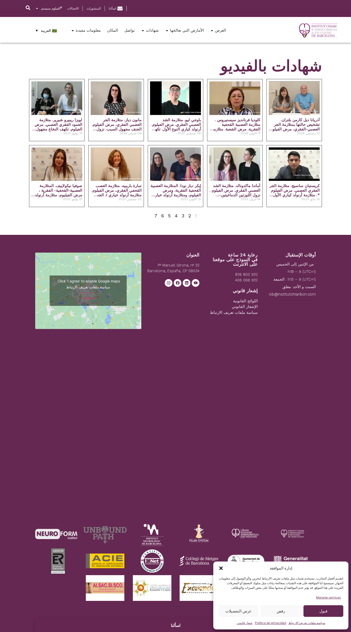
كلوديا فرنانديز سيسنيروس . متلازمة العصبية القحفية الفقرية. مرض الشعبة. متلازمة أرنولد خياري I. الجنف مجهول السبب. (236, 124)
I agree (88, 297)
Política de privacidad (270, 623)
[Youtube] (195, 283)
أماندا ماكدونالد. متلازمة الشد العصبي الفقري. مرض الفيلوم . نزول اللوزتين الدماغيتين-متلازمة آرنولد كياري (234, 190)
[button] (221, 568)
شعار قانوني (244, 623)
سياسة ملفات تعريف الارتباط (307, 623)
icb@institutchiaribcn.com (292, 294)
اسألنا (175, 625)
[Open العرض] (212, 30)
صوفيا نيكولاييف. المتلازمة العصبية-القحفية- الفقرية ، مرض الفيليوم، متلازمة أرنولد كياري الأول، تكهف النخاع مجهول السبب (58, 190)
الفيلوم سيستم (51, 8)
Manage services (328, 597)
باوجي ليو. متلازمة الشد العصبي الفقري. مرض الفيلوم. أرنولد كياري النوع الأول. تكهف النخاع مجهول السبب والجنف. (176, 124)
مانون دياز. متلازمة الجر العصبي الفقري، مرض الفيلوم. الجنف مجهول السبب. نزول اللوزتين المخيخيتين (117, 124)
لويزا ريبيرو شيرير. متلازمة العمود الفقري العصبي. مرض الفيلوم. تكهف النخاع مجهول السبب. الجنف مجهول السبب (58, 124)
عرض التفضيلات (238, 611)
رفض (281, 611)
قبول (323, 611)
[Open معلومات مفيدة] (73, 30)
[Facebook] (177, 283)
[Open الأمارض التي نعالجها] (167, 30)
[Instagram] (168, 283)
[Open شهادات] (143, 30)
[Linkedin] (186, 283)
